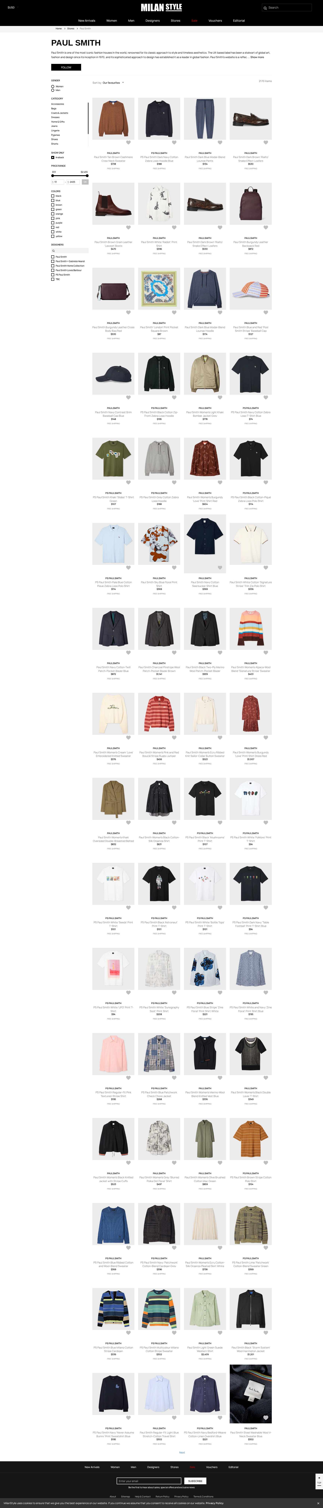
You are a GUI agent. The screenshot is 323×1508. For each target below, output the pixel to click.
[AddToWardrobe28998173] (174, 738)
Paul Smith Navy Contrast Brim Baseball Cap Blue (113, 414)
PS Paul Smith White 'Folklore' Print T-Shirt (250, 839)
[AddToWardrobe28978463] (266, 1333)
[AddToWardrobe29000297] (266, 568)
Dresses (55, 117)
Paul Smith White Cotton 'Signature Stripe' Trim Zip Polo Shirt (251, 584)
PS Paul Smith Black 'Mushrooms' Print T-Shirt (205, 839)
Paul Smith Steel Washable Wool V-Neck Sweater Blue (250, 1434)
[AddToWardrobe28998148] (220, 823)
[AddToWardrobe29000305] (220, 483)
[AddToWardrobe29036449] (220, 143)
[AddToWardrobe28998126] (174, 1078)
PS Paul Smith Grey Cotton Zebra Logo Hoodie (159, 499)
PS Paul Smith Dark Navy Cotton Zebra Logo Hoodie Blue (159, 159)
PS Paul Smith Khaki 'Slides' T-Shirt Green (113, 499)
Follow (66, 67)
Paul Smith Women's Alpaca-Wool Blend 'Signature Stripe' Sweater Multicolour (250, 670)
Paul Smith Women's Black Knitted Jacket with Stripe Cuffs (113, 1179)
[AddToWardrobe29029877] (220, 228)
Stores (70, 28)
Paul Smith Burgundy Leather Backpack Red (250, 244)
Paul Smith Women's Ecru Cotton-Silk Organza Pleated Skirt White (205, 1264)
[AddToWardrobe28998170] (128, 823)
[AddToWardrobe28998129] (220, 993)
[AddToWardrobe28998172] (220, 738)
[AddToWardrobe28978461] (174, 1418)
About (113, 1496)
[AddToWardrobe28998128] (266, 993)
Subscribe (195, 1481)
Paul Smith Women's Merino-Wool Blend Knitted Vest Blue (205, 1094)
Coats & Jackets (59, 113)
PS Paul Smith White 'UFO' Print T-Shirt (113, 1009)
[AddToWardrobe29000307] (128, 483)
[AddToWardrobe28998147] (266, 823)
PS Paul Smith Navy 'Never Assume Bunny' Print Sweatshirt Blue (113, 1434)
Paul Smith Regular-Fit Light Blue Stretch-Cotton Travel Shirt (159, 1434)
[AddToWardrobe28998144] (174, 908)
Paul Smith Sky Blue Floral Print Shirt (159, 584)
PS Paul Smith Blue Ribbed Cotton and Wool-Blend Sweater (113, 1264)
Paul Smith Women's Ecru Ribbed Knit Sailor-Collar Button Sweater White (205, 756)
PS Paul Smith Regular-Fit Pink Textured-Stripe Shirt (113, 1094)
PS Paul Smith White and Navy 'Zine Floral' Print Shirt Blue (251, 1009)
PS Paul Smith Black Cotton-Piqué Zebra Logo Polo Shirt (251, 499)
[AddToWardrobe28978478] (128, 1248)
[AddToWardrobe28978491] (220, 1163)
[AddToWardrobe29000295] (174, 653)
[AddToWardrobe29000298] (220, 568)
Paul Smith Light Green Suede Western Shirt (205, 1349)
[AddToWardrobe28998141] (266, 908)
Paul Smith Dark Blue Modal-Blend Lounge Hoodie (205, 329)
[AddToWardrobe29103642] (128, 143)
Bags (53, 108)
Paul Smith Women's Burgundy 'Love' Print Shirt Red (205, 499)
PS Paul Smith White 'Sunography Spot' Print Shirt (159, 1009)
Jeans (54, 126)
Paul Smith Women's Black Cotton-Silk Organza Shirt (159, 839)
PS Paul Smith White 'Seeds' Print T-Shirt (113, 924)
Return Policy (162, 1496)
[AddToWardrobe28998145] (128, 908)
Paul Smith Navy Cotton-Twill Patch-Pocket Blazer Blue (113, 669)
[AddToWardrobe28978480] (266, 1163)
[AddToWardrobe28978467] (220, 1333)
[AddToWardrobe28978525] (266, 1078)
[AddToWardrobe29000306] (174, 483)
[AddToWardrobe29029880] (174, 228)
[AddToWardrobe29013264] (220, 313)
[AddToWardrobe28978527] (220, 1078)
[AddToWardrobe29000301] (128, 568)
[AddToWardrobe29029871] (266, 228)
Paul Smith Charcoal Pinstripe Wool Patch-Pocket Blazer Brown (159, 669)
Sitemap (125, 1496)
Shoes (54, 139)
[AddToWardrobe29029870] (128, 313)
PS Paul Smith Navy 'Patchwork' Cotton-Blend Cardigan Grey (159, 1264)
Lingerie (55, 130)
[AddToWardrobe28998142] (220, 908)
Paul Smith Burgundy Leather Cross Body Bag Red (113, 329)
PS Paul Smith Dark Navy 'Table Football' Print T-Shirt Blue (251, 924)
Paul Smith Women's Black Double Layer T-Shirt (251, 1094)
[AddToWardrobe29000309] (266, 398)
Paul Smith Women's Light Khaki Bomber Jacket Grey (205, 414)
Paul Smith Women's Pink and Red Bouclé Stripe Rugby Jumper (159, 754)
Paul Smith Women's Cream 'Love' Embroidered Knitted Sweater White (113, 756)
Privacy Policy (181, 1496)
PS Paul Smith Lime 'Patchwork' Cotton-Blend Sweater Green (250, 1264)
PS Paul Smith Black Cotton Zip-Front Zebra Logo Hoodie (159, 414)
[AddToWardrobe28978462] (128, 1418)
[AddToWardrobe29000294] (220, 653)
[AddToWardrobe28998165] (174, 823)
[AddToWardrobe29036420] (128, 228)
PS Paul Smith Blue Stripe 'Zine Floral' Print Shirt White (205, 1009)
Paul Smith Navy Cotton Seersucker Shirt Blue (205, 584)
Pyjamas (55, 135)
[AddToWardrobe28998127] (128, 1078)
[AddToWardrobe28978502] (174, 1163)
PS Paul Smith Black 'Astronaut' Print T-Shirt (159, 924)
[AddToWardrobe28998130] (174, 993)
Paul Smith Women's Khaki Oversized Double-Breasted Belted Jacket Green (113, 841)
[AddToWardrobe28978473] (128, 1333)
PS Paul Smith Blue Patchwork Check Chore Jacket (159, 1094)
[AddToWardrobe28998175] (266, 653)
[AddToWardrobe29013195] (128, 398)
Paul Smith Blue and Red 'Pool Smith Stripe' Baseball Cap (250, 329)
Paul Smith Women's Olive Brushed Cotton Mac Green (205, 1179)
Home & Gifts (57, 121)
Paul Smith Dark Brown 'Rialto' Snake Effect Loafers (251, 159)
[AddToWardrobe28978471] (174, 1333)
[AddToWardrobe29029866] (174, 313)
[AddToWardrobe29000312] (220, 398)
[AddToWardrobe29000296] (128, 653)
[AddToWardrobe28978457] (220, 1418)
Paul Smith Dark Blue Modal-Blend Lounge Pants (205, 159)
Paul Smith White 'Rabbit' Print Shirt (159, 244)
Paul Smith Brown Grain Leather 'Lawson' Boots (113, 244)
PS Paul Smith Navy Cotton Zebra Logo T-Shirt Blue (250, 414)
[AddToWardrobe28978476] (220, 1248)
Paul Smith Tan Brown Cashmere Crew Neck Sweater (113, 159)
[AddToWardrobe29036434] (266, 143)
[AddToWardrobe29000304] (266, 483)
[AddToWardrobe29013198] (266, 313)
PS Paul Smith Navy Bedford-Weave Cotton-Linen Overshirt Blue (205, 1434)
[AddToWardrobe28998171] (266, 738)
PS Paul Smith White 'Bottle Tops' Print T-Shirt (204, 924)
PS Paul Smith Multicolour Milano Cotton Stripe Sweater (159, 1349)
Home (59, 28)
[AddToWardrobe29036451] (174, 143)
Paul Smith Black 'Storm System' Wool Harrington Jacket (251, 1349)
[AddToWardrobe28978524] (128, 1163)
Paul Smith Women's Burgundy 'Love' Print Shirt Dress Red (251, 754)
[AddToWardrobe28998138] (128, 993)
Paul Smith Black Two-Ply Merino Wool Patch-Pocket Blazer (205, 669)
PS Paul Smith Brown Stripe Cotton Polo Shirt (250, 1179)
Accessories (57, 104)
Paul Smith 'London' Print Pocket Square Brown (159, 329)
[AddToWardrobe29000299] (174, 568)
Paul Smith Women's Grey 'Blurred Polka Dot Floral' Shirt (159, 1179)
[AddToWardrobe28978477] (174, 1248)
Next (182, 1452)
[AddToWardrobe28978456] (266, 1418)
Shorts (54, 143)
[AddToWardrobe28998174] (128, 738)
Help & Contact (143, 1496)
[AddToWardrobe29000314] (174, 398)
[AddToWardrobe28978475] (266, 1248)
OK (85, 181)
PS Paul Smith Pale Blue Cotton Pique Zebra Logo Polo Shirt (113, 584)
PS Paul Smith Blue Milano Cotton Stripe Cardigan (113, 1349)
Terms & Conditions (203, 1496)
